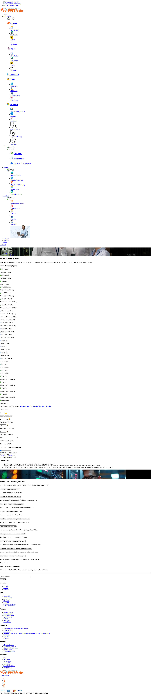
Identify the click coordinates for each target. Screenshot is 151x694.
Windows (14, 104)
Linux (12, 79)
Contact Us (3, 245)
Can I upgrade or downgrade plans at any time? (13, 533)
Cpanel (13, 23)
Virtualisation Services (16, 180)
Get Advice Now (4, 478)
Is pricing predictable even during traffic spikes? (13, 556)
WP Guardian (14, 35)
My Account (14, 2)
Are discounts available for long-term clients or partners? (15, 519)
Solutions (6, 196)
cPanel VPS (6, 599)
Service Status (17, 3)
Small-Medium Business (17, 203)
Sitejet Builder (14, 30)
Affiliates (6, 238)
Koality (12, 39)
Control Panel (7, 622)
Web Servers (13, 86)
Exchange (13, 116)
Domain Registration (16, 194)
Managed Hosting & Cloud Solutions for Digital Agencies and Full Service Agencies (26, 633)
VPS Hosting (7, 16)
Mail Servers (13, 91)
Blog (4, 658)
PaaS (4, 146)
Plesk (13, 49)
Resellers (5, 240)
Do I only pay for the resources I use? (10, 496)
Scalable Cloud (7, 617)
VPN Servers (14, 100)
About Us (6, 586)
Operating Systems (8, 615)
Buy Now (3, 455)
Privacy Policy (7, 667)
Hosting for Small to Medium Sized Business (15, 628)
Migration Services (15, 175)
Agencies (13, 219)
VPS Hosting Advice (9, 605)
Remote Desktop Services (17, 111)
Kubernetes (19, 159)
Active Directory (15, 129)
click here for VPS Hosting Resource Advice (35, 406)
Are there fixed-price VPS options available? (12, 504)
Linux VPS (6, 596)
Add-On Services (8, 614)
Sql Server (13, 121)
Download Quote (10, 455)
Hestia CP (14, 75)
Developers (13, 213)
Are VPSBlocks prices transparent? (10, 489)
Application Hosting (16, 136)
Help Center (15, 5)
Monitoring (6, 620)
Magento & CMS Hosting (17, 185)
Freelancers (13, 224)
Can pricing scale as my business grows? (11, 511)
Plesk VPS (6, 601)
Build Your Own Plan (9, 255)
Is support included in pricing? (8, 526)
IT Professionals (14, 208)
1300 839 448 (5, 675)
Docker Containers (22, 164)
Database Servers (15, 95)
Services (5, 167)
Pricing (5, 242)
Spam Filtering (14, 189)
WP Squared (13, 44)
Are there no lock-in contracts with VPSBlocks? (13, 541)
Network (5, 618)
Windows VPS (7, 598)
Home (5, 14)
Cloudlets (18, 153)
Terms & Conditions (9, 666)
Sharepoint (13, 144)
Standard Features (8, 612)
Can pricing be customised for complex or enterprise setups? (16, 548)
